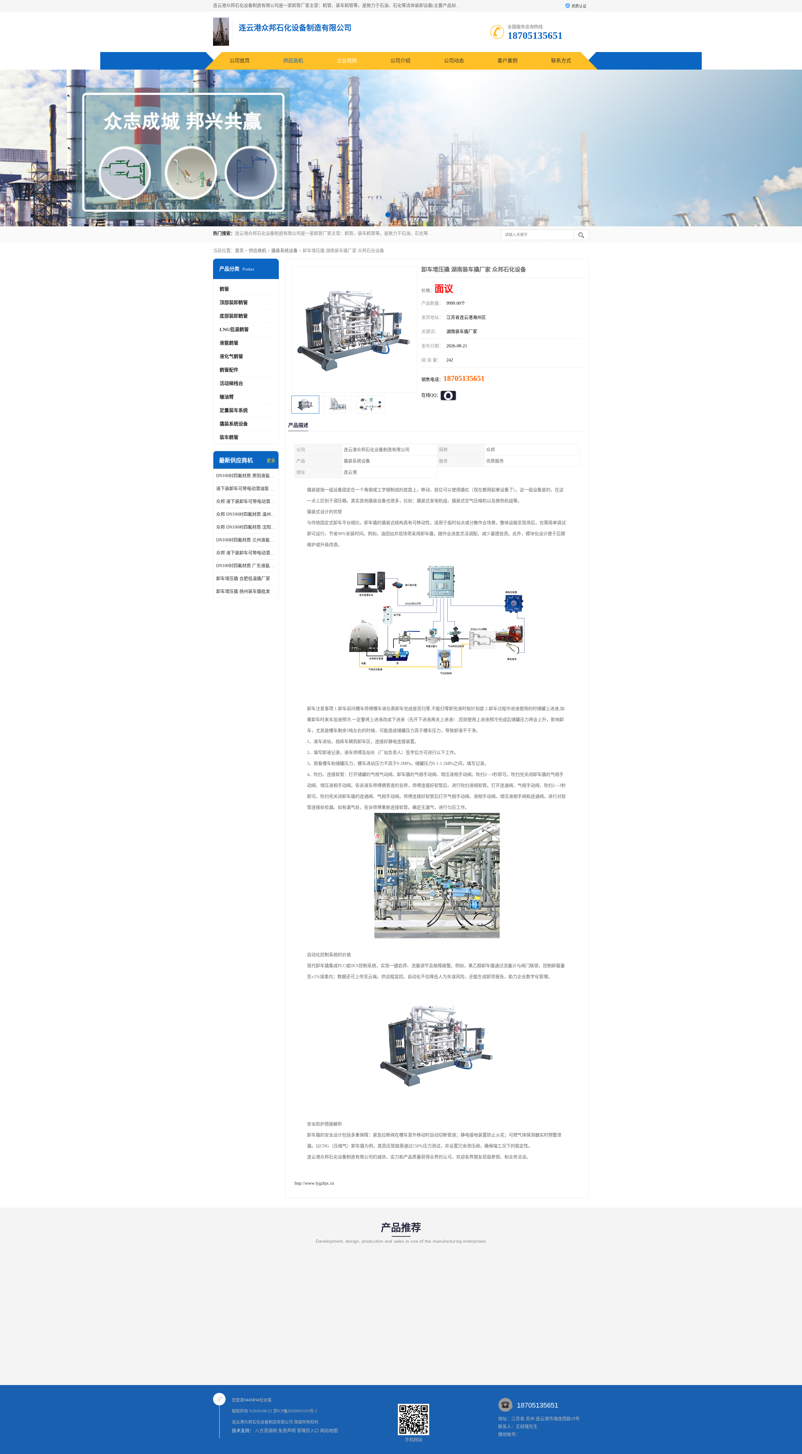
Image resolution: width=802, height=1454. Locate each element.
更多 (271, 460)
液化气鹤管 (231, 356)
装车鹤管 (229, 437)
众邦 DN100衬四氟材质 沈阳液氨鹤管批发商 (246, 527)
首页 (239, 250)
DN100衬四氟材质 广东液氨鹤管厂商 (246, 565)
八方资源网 (266, 1430)
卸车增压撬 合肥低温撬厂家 (243, 578)
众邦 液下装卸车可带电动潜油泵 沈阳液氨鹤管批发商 (246, 501)
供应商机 (293, 60)
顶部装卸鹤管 (234, 302)
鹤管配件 (229, 369)
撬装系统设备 (284, 250)
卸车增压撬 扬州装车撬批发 (243, 591)
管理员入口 (308, 1430)
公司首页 (240, 60)
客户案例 (507, 60)
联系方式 (561, 60)
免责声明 (287, 1430)
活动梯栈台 (231, 383)
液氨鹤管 (229, 342)
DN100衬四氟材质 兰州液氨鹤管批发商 (246, 540)
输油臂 (227, 396)
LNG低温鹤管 (234, 329)
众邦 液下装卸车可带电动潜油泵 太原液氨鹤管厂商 (246, 553)
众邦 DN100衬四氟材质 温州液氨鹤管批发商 (246, 514)
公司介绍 (400, 60)
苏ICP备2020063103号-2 (295, 1411)
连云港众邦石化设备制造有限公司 (262, 1422)
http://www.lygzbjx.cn (314, 1183)
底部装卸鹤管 (234, 316)
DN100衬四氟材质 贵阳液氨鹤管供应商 (246, 475)
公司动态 (454, 60)
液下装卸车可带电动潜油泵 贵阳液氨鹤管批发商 (246, 488)
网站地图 (329, 1430)
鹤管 (224, 289)
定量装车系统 (234, 410)
